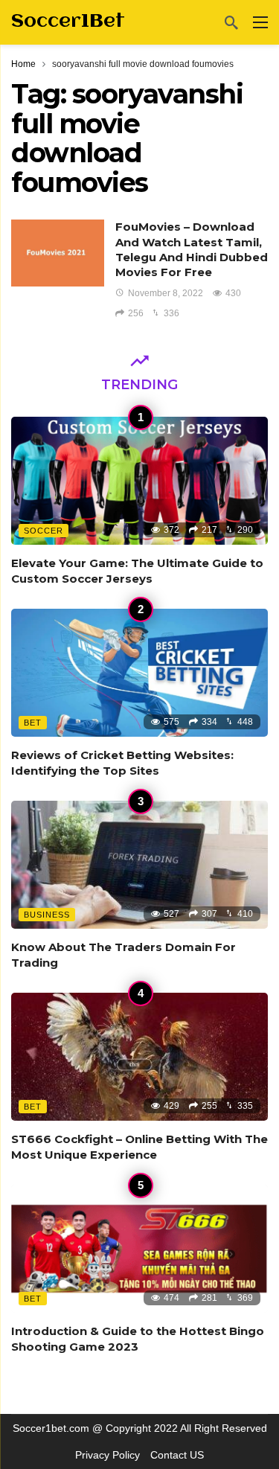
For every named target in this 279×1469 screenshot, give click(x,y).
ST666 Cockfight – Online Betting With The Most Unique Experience (139, 1146)
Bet (33, 722)
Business (47, 914)
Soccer (43, 530)
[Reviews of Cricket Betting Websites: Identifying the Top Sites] (139, 673)
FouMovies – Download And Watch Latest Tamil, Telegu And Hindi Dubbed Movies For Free (191, 249)
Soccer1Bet (68, 21)
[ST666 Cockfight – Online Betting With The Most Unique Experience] (139, 1057)
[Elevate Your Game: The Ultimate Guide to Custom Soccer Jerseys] (139, 481)
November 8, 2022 (165, 293)
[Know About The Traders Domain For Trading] (139, 865)
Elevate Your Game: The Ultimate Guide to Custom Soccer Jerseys (137, 570)
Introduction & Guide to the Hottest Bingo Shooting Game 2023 (137, 1338)
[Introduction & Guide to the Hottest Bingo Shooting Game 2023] (139, 1249)
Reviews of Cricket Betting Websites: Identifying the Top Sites (122, 762)
